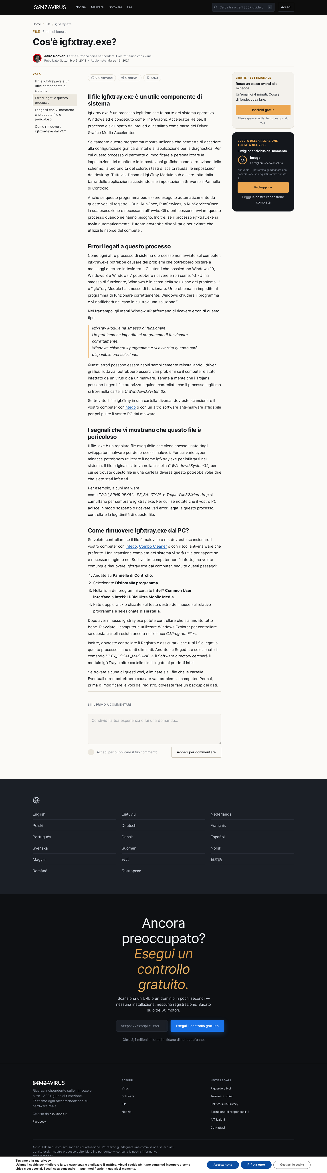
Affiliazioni (218, 1119)
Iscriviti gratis (263, 110)
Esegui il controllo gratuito (197, 1026)
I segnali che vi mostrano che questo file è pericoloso (54, 114)
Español (218, 837)
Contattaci (218, 1127)
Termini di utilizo (222, 1096)
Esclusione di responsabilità (230, 1111)
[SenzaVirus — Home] (50, 7)
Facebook (39, 1121)
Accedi (286, 7)
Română (40, 871)
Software (115, 7)
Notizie (81, 7)
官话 (125, 859)
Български (131, 871)
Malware (97, 7)
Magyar (39, 859)
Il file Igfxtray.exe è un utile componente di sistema (52, 86)
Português (42, 837)
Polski (38, 825)
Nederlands (221, 814)
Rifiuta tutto (256, 1165)
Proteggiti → (263, 187)
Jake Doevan (54, 56)
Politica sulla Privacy (224, 1104)
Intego (130, 407)
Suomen (129, 848)
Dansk (127, 837)
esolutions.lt (58, 1114)
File (129, 7)
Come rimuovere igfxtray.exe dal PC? (50, 128)
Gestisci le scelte (292, 1165)
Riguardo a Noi (221, 1088)
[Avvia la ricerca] (215, 7)
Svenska (40, 848)
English (39, 814)
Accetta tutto (223, 1165)
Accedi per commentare (196, 752)
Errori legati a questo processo (51, 100)
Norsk (216, 848)
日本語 (216, 859)
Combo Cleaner (153, 546)
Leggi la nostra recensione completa (263, 199)
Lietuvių (129, 814)
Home (37, 24)
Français (218, 825)
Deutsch (129, 825)
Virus (125, 1088)
